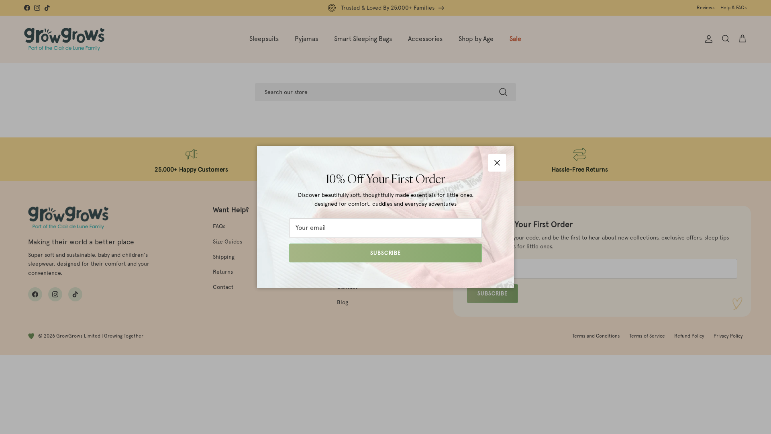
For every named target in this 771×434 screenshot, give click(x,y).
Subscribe (385, 253)
